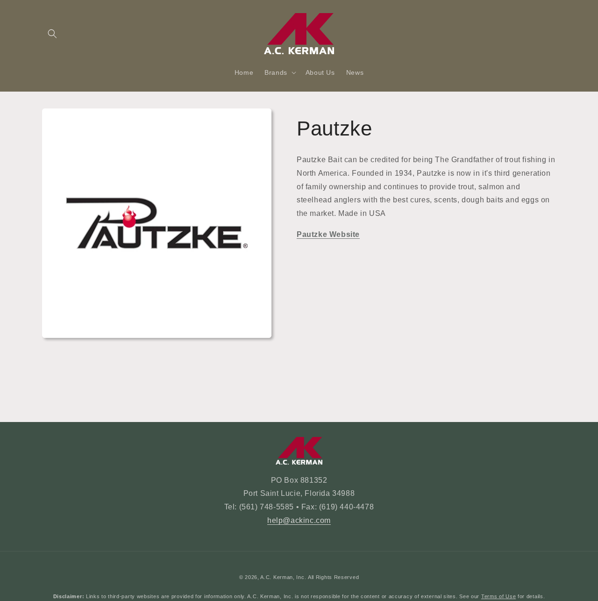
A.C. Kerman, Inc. (283, 577)
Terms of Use (498, 596)
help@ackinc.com (299, 520)
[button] (52, 33)
